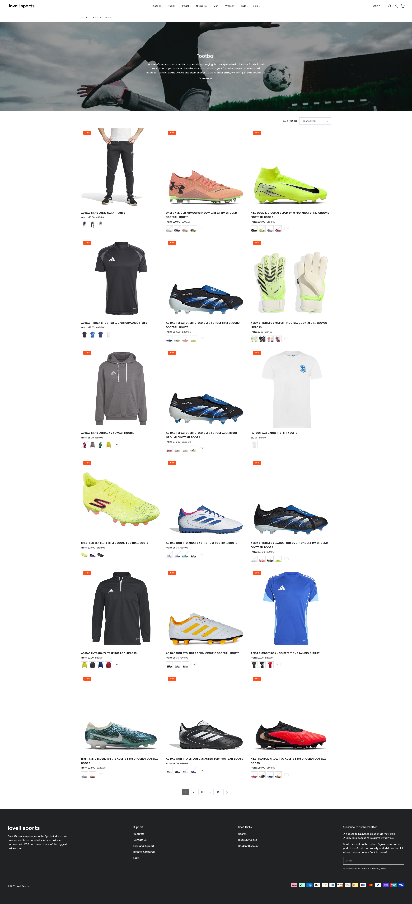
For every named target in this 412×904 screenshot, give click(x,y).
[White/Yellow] (254, 339)
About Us (138, 834)
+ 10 (287, 339)
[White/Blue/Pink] (169, 554)
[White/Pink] (185, 449)
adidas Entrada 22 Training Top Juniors (109, 653)
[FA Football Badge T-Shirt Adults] (291, 388)
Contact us (140, 839)
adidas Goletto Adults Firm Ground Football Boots (202, 653)
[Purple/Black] (92, 554)
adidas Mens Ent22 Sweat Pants (103, 213)
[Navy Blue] (100, 334)
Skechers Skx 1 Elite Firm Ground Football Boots (115, 543)
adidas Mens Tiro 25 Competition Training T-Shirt (285, 653)
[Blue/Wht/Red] (177, 554)
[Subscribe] (400, 860)
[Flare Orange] (185, 228)
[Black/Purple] (262, 664)
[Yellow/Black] (108, 444)
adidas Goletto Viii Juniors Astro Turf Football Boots (204, 758)
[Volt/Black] (262, 228)
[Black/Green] (254, 228)
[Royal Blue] (92, 334)
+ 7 (202, 339)
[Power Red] (270, 664)
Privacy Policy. (379, 868)
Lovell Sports (22, 886)
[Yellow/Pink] (193, 339)
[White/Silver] (254, 559)
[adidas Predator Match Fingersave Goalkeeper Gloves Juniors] (291, 278)
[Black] (92, 224)
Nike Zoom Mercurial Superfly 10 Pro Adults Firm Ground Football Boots (290, 215)
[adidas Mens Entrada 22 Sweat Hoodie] (121, 388)
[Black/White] (193, 554)
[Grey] (100, 224)
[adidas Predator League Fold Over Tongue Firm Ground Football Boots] (291, 498)
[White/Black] (169, 770)
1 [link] (185, 792)
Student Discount (248, 846)
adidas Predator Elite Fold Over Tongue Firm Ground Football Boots (203, 325)
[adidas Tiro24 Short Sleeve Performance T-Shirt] (121, 278)
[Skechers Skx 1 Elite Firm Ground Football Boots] (121, 498)
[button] (403, 6)
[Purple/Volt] (84, 774)
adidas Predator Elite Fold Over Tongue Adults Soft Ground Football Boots (202, 435)
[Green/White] (100, 444)
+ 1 (201, 229)
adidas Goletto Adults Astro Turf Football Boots (201, 543)
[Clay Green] (193, 228)
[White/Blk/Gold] (177, 449)
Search (242, 834)
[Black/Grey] (177, 228)
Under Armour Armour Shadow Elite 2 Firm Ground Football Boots (201, 215)
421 (218, 792)
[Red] (84, 444)
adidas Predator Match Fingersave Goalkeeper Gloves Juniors (289, 325)
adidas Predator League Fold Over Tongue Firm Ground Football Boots (289, 545)
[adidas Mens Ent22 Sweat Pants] (121, 168)
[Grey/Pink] (270, 228)
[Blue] (100, 664)
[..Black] (262, 339)
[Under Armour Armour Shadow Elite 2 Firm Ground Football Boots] (206, 168)
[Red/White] (169, 449)
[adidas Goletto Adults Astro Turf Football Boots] (206, 498)
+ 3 (202, 449)
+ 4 (117, 445)
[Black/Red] (270, 559)
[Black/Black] (169, 664)
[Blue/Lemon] (185, 554)
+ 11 (101, 775)
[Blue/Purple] (254, 774)
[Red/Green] (278, 228)
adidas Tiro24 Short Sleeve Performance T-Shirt (115, 323)
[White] (169, 228)
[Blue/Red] (278, 339)
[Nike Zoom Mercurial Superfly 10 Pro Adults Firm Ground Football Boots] (291, 168)
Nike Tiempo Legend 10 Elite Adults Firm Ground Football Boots (119, 761)
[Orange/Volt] (278, 774)
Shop (95, 17)
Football (107, 17)
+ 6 (287, 229)
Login (136, 858)
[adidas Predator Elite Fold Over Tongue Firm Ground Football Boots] (206, 278)
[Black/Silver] (100, 554)
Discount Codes (247, 839)
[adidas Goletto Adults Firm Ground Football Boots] (206, 608)
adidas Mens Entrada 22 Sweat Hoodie (107, 433)
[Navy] (84, 224)
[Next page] (226, 792)
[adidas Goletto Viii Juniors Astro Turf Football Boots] (206, 714)
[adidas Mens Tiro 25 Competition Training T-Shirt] (291, 608)
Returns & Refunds (144, 852)
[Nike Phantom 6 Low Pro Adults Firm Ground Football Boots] (291, 714)
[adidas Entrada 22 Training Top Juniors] (121, 608)
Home (84, 17)
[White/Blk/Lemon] (177, 339)
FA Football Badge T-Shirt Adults (274, 433)
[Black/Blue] (169, 339)
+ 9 (194, 665)
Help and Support (143, 846)
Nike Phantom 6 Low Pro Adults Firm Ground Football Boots (288, 761)
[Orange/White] (185, 339)
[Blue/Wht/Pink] (270, 774)
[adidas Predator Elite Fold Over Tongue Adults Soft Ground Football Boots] (206, 388)
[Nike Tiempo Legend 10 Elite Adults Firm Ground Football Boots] (121, 714)
